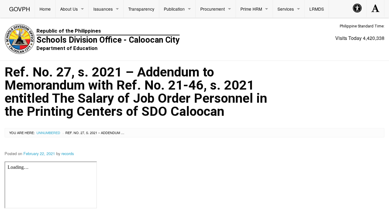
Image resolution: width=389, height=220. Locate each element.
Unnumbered (48, 132)
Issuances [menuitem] (103, 9)
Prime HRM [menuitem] (251, 9)
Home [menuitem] (45, 9)
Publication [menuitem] (174, 9)
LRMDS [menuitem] (316, 9)
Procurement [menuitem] (212, 9)
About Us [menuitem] (69, 9)
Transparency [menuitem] (141, 9)
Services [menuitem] (285, 9)
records (67, 153)
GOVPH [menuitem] (19, 9)
